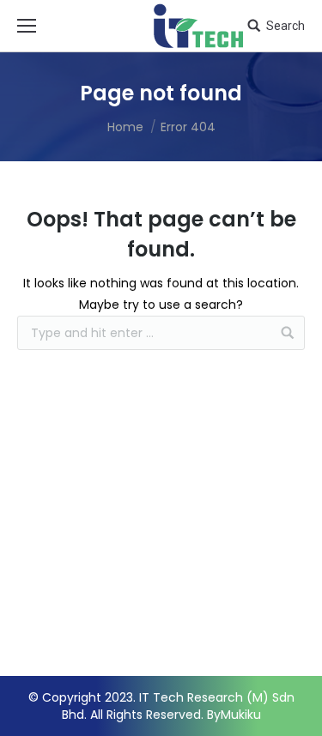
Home (125, 127)
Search (285, 26)
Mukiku (241, 714)
